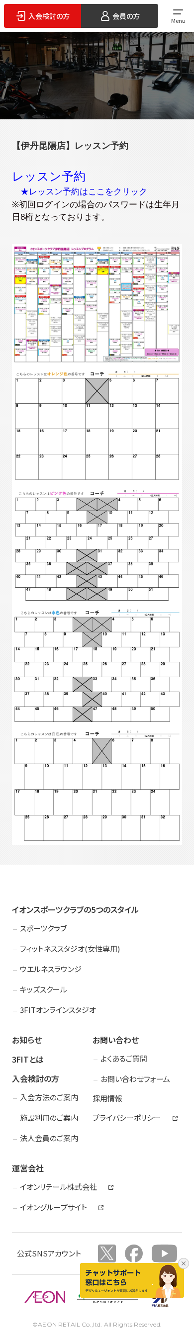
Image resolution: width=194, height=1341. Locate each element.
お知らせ (27, 1040)
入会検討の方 (35, 1078)
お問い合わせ (116, 1040)
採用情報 (107, 1098)
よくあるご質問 (123, 1058)
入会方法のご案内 (49, 1097)
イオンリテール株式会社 (58, 1187)
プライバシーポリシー (127, 1118)
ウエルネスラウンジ (51, 969)
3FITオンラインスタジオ (58, 1009)
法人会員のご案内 (49, 1138)
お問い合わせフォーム (135, 1078)
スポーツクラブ (43, 928)
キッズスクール (43, 989)
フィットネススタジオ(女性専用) (70, 948)
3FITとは (28, 1059)
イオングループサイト (53, 1207)
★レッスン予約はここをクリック (83, 191)
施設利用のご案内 (49, 1117)
